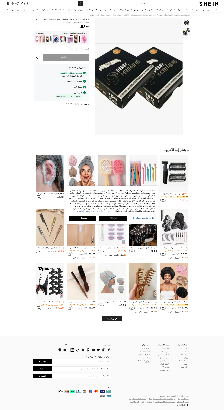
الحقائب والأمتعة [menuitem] (58, 10)
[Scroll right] (7, 9)
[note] (177, 257)
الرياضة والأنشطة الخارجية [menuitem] (40, 10)
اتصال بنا (185, 352)
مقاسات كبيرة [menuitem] (183, 10)
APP (65, 345)
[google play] (60, 351)
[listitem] (84, 39)
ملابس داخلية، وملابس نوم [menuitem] (143, 10)
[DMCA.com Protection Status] (102, 396)
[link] (23, 3)
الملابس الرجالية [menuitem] (162, 10)
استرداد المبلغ (164, 358)
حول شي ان (184, 348)
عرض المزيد (112, 319)
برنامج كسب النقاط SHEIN (143, 361)
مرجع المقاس (164, 361)
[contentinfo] (72, 391)
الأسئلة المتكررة (164, 364)
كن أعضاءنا (184, 355)
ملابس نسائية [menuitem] (195, 10)
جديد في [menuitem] (206, 10)
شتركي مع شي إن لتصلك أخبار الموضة (98, 357)
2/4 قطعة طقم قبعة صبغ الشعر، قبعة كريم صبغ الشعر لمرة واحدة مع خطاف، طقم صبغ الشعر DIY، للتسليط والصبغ (112, 302)
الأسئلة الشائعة (145, 352)
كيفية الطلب (165, 348)
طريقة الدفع (146, 348)
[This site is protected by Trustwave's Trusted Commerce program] (109, 396)
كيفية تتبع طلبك (164, 370)
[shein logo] (208, 3)
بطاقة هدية (146, 358)
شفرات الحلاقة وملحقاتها (139, 15)
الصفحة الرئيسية (184, 15)
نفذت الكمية (66, 57)
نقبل (109, 387)
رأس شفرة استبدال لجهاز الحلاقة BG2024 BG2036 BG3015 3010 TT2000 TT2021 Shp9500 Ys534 (174, 194)
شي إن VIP (165, 367)
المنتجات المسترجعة (162, 355)
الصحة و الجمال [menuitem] (105, 10)
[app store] (65, 351)
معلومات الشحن (164, 352)
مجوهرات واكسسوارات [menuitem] (74, 10)
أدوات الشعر (152, 15)
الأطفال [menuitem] (173, 10)
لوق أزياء (185, 358)
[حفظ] (37, 57)
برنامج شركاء (184, 367)
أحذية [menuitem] (115, 10)
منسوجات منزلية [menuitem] (22, 10)
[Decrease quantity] (81, 48)
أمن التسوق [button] (78, 93)
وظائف (186, 364)
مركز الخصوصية (183, 399)
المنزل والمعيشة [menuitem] (126, 10)
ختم (142, 402)
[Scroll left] (11, 9)
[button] (12, 3)
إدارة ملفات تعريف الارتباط (137, 399)
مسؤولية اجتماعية (182, 361)
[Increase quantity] (71, 48)
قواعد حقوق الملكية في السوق (165, 402)
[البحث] (80, 3)
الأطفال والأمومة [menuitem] (91, 10)
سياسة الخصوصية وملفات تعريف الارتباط (162, 399)
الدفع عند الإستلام (144, 355)
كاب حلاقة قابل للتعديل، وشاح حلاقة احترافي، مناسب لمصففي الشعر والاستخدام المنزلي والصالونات (143, 248)
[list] (90, 350)
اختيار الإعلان (134, 402)
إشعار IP (149, 402)
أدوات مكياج (162, 15)
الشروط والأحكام (182, 402)
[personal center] (27, 3)
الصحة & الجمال (172, 15)
